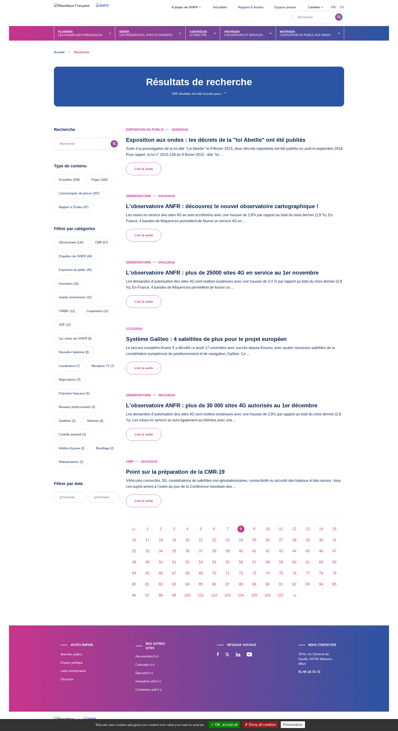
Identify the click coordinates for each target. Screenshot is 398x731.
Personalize (293, 725)
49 (147, 562)
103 (227, 595)
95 (334, 584)
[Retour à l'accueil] (102, 5)
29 (308, 540)
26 (268, 540)
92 (294, 584)
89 (254, 584)
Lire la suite (144, 169)
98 (161, 595)
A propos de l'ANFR (185, 7)
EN (342, 7)
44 (294, 551)
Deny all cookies (262, 725)
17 (147, 540)
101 (201, 595)
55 (227, 562)
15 (334, 529)
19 (174, 540)
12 (294, 529)
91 (281, 584)
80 (134, 584)
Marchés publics (71, 654)
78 (321, 573)
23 (227, 540)
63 (334, 562)
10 (268, 529)
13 (308, 529)
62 (321, 562)
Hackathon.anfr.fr (147, 681)
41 (254, 551)
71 (227, 573)
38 (214, 551)
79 (334, 573)
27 (281, 540)
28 (294, 540)
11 (281, 529)
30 (321, 540)
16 (134, 540)
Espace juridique (72, 662)
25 (254, 540)
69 (201, 573)
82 (161, 584)
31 (334, 540)
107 (281, 595)
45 (308, 551)
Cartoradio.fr (144, 664)
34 (161, 551)
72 (241, 573)
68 (187, 573)
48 (134, 562)
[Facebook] (218, 655)
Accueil (59, 52)
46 (321, 551)
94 (321, 584)
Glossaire (67, 679)
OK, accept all (226, 725)
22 (214, 540)
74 (268, 573)
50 (161, 562)
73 (254, 573)
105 (254, 595)
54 (214, 562)
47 (334, 551)
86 (214, 584)
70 (214, 573)
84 (187, 584)
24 (241, 540)
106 (267, 595)
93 (308, 584)
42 (268, 551)
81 (147, 584)
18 (161, 540)
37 (201, 551)
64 (134, 573)
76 (294, 573)
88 (241, 584)
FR (333, 7)
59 (281, 562)
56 (241, 562)
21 (201, 540)
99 (174, 595)
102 (214, 595)
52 (187, 562)
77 (308, 573)
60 (294, 562)
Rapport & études (250, 7)
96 (134, 595)
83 (174, 584)
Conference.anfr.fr (147, 689)
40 (241, 551)
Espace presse (285, 7)
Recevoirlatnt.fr (146, 656)
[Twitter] (227, 655)
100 (187, 595)
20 (187, 540)
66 (161, 573)
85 (201, 584)
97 (147, 595)
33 (147, 551)
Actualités (220, 7)
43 (281, 551)
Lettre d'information (73, 671)
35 (174, 551)
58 (268, 562)
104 (241, 595)
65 (147, 573)
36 (187, 551)
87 (227, 584)
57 (254, 562)
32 (134, 551)
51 (174, 562)
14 (321, 529)
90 (268, 584)
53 (201, 562)
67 (174, 573)
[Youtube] (249, 655)
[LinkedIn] (238, 655)
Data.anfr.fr (143, 673)
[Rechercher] (338, 17)
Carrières (314, 7)
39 (227, 551)
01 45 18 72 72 (309, 672)
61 (308, 562)
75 (281, 573)
